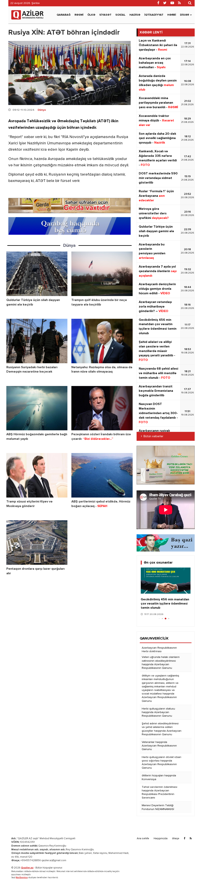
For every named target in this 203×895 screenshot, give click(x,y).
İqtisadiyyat (153, 14)
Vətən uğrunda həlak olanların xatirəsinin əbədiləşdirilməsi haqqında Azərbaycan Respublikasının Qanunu (161, 662)
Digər (184, 14)
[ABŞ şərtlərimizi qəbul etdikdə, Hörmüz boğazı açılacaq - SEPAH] (101, 475)
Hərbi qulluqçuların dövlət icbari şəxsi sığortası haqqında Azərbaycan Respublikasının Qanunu (161, 762)
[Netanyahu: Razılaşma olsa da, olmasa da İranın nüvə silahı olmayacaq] (101, 341)
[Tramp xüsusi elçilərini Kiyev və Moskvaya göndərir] (36, 475)
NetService (22, 877)
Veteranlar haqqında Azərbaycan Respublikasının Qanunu (159, 746)
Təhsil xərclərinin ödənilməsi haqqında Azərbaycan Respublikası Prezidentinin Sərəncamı (159, 792)
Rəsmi (79, 14)
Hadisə (134, 14)
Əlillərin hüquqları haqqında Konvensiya (159, 777)
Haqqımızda (161, 838)
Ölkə (91, 14)
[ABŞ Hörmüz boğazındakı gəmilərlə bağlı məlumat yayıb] (36, 408)
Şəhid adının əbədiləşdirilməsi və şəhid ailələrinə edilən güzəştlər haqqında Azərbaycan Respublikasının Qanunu (161, 729)
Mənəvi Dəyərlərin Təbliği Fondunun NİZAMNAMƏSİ (158, 807)
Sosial (120, 14)
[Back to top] (192, 884)
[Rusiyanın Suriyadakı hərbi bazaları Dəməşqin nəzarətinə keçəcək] (36, 341)
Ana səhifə (143, 838)
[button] (186, 594)
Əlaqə (175, 838)
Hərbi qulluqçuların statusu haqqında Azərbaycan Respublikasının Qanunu (158, 712)
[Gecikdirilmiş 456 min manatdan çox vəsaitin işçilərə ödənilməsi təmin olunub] (166, 581)
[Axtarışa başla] (190, 3)
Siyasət (105, 14)
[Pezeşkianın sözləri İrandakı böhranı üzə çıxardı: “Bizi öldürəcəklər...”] (101, 408)
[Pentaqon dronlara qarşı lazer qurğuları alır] (36, 542)
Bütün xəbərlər (153, 436)
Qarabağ (64, 14)
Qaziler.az (27, 868)
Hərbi (171, 14)
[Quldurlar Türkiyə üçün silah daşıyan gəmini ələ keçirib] (36, 274)
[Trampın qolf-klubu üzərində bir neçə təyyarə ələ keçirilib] (101, 274)
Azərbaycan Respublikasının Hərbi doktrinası (159, 649)
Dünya (42, 110)
